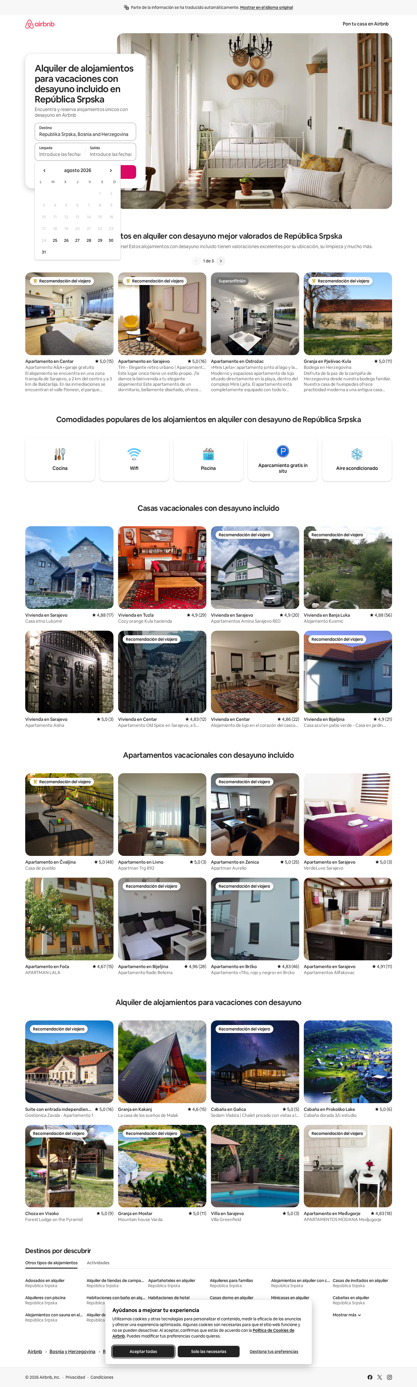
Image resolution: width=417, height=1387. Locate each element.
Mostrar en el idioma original (266, 7)
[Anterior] (196, 261)
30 (111, 240)
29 (100, 240)
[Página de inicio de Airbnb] (39, 24)
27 (77, 240)
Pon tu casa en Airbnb (366, 24)
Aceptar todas (143, 1351)
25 (55, 240)
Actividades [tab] (98, 1262)
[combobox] (85, 134)
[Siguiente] (220, 261)
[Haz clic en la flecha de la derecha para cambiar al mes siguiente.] (110, 170)
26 (66, 240)
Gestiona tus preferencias (274, 1351)
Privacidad (75, 1377)
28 (89, 240)
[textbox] (60, 154)
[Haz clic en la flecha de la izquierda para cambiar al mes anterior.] (44, 170)
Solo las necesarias (208, 1351)
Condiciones (102, 1377)
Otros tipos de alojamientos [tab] (51, 1262)
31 (44, 252)
